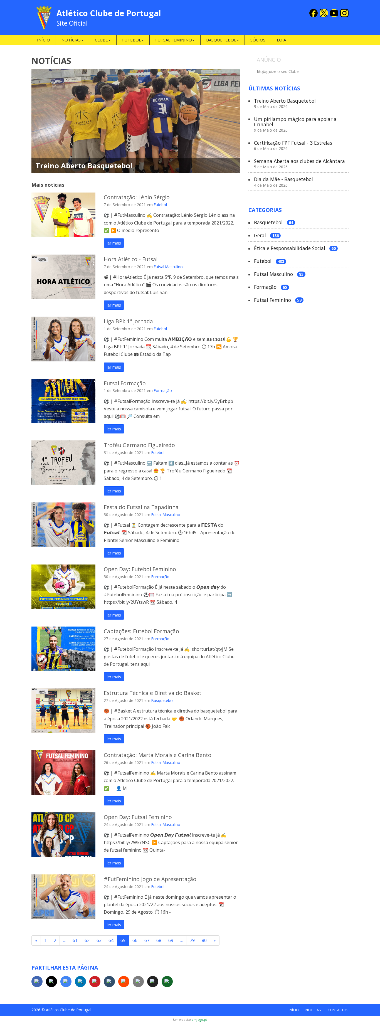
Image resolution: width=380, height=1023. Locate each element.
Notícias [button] (71, 40)
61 (75, 940)
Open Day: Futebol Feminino (140, 569)
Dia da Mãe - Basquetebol (283, 182)
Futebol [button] (131, 40)
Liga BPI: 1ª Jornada (128, 321)
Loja (281, 40)
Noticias (313, 1009)
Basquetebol (162, 700)
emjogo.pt (199, 1019)
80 (204, 940)
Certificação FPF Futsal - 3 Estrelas (293, 145)
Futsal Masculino (168, 266)
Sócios (257, 40)
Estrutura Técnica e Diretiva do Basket (152, 693)
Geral (266, 235)
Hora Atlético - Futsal (130, 259)
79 (192, 940)
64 (110, 940)
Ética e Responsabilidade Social (295, 248)
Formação (163, 390)
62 (87, 940)
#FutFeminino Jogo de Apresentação (150, 879)
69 (170, 940)
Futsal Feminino (278, 300)
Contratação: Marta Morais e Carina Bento (157, 755)
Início (43, 40)
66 (134, 940)
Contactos (338, 1009)
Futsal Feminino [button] (173, 40)
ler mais (114, 243)
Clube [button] (101, 40)
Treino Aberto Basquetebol (84, 166)
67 (146, 940)
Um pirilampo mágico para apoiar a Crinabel (295, 125)
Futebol (160, 204)
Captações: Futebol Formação (141, 631)
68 (158, 940)
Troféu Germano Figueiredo (139, 445)
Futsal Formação (125, 383)
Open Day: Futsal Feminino (138, 817)
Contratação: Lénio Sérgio (137, 197)
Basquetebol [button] (221, 40)
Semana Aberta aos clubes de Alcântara (299, 164)
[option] (298, 71)
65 (122, 940)
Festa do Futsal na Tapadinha (141, 507)
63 (99, 940)
